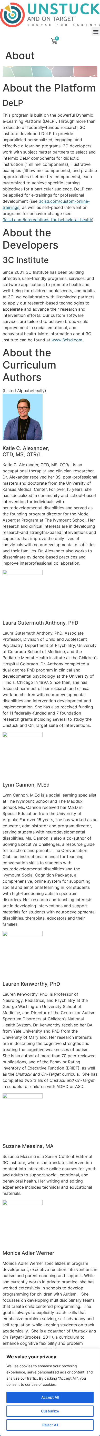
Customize (50, 1411)
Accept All (50, 1397)
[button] (96, 31)
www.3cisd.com (67, 339)
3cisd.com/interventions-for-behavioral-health (47, 219)
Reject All (50, 1425)
